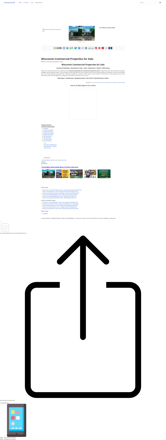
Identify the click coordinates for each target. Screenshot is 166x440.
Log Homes (114, 82)
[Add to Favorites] (45, 157)
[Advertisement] (83, 15)
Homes (92, 82)
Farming (119, 82)
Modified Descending (48, 133)
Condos (104, 82)
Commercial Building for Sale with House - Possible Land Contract (53, 160)
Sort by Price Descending (48, 126)
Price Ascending (47, 141)
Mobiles (123, 82)
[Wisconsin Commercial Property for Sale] (54, 35)
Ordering (45, 128)
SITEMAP (45, 213)
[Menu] (160, 2)
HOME (20, 2)
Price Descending (47, 139)
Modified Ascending (48, 134)
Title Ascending (47, 137)
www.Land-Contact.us (83, 75)
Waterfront (109, 82)
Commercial (99, 82)
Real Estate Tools (38, 2)
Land (96, 82)
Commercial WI (9, 2)
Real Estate (25, 2)
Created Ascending (48, 131)
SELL (32, 2)
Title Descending (47, 136)
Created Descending (48, 130)
